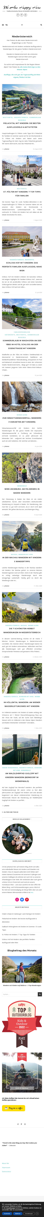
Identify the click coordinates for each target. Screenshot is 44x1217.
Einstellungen (10, 1208)
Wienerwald (22, 486)
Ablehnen (17, 1213)
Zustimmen (7, 1213)
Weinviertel (29, 260)
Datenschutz (6, 1171)
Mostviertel (8, 117)
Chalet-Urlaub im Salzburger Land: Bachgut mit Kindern (21, 914)
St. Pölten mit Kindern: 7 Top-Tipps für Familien (18, 934)
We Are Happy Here (22, 7)
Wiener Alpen (22, 415)
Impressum (6, 1167)
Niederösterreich (21, 117)
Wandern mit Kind (26, 554)
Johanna (7, 149)
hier (32, 892)
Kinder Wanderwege (10, 768)
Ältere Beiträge (10, 812)
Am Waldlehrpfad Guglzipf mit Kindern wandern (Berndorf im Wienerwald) (22, 777)
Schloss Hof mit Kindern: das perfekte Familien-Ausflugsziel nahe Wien (22, 267)
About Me (5, 1163)
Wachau (14, 554)
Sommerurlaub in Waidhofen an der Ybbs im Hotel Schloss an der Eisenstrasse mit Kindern (22, 344)
